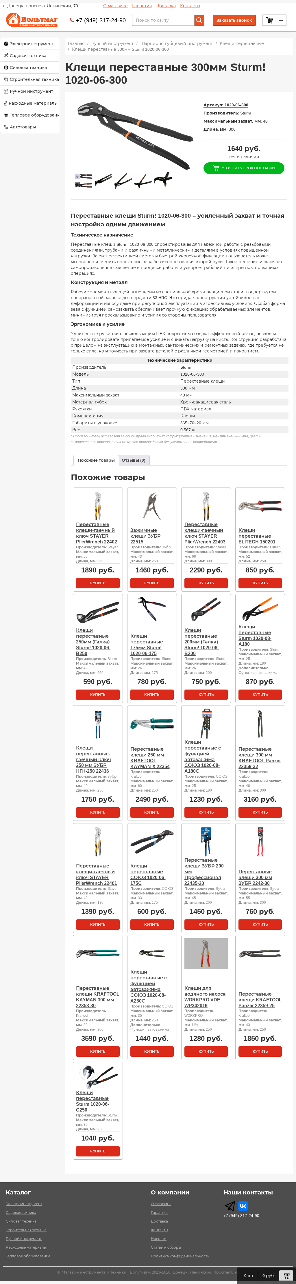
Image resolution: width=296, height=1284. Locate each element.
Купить (98, 583)
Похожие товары (96, 460)
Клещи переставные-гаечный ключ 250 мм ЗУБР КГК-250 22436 (93, 759)
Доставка (166, 5)
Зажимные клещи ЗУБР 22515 (145, 536)
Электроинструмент (32, 43)
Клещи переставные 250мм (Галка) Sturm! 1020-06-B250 (93, 642)
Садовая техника (28, 55)
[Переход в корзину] (286, 1275)
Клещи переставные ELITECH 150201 (256, 536)
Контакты (190, 5)
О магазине (115, 5)
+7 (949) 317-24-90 (101, 20)
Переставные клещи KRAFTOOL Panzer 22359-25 (260, 1000)
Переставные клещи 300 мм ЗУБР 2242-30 (255, 877)
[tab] (96, 460)
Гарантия (142, 5)
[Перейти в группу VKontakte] (243, 1206)
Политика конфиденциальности (180, 1256)
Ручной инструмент (31, 91)
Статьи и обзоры (166, 1247)
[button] (29, 44)
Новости (158, 1239)
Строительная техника (34, 79)
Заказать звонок (234, 20)
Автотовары (23, 127)
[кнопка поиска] (199, 20)
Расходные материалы (33, 103)
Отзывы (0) (133, 460)
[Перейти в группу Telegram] (230, 1206)
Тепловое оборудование (36, 115)
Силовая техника (28, 67)
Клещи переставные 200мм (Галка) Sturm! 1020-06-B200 (201, 642)
